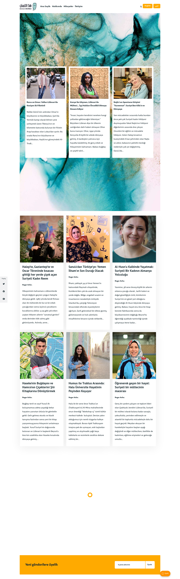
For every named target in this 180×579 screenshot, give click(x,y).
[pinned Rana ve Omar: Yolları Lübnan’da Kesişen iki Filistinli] (45, 112)
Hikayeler (68, 6)
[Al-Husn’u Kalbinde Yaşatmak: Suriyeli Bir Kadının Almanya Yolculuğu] (134, 273)
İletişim (78, 6)
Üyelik (149, 565)
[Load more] (90, 495)
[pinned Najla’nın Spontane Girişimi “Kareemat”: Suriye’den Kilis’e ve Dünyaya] (132, 112)
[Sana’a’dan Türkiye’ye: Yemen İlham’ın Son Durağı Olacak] (88, 273)
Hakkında (57, 6)
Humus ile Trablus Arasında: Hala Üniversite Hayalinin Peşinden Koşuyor (87, 387)
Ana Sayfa (45, 6)
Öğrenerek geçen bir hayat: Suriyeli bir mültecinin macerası (132, 387)
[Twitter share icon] (4, 284)
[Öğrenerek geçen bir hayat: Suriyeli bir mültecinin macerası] (134, 389)
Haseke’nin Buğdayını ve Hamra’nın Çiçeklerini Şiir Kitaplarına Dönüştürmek (38, 387)
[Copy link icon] (4, 299)
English (148, 6)
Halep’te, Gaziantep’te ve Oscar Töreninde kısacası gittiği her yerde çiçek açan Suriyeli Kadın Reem (39, 272)
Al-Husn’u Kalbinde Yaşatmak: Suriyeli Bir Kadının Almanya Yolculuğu (134, 270)
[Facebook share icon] (4, 291)
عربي (156, 6)
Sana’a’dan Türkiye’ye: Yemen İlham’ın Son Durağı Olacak (87, 269)
